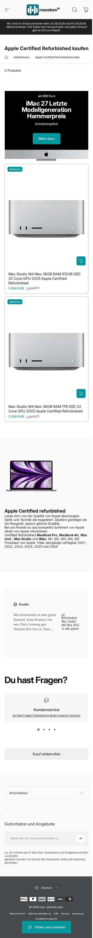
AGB (54, 912)
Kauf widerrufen (46, 754)
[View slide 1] (38, 729)
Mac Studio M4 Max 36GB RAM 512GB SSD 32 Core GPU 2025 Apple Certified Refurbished (44, 278)
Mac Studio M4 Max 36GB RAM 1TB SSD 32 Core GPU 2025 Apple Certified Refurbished (45, 408)
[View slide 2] (43, 729)
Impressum (76, 912)
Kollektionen (22, 57)
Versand (63, 912)
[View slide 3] (49, 729)
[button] (21, 634)
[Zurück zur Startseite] (6, 57)
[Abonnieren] (76, 836)
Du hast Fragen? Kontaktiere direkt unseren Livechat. (47, 715)
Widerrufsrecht (15, 912)
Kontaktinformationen (45, 917)
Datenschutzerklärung (37, 912)
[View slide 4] (54, 729)
